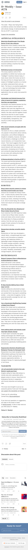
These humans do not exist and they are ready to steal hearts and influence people (9, 499)
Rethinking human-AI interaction (11, 70)
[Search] (25, 477)
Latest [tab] (6, 478)
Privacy (19, 538)
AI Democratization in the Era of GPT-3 (13, 159)
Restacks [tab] (11, 459)
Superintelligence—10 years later (10, 483)
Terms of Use (21, 434)
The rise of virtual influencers (7, 495)
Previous (6, 448)
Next (23, 448)
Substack (6, 547)
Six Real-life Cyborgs (7, 507)
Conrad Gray (8, 12)
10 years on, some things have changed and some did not (9, 486)
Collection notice (14, 539)
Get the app (21, 543)
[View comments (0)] (6, 17)
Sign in (25, 2)
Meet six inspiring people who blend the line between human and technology (10, 510)
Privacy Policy (14, 437)
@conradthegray (15, 396)
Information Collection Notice (16, 436)
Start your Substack (10, 543)
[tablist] (7, 459)
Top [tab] (3, 478)
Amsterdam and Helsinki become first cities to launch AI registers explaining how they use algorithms (13, 100)
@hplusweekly (7, 404)
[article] (14, 486)
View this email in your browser (10, 21)
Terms (23, 538)
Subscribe (19, 2)
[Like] (2, 17)
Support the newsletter (8, 34)
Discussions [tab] (12, 478)
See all (4, 518)
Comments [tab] (4, 459)
